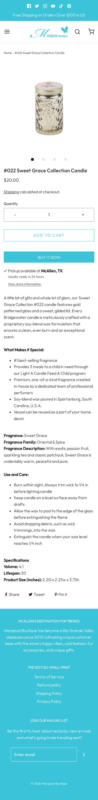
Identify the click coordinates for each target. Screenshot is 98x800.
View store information (24, 284)
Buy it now (49, 257)
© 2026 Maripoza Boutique (49, 783)
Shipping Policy (49, 693)
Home (8, 53)
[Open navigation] (7, 32)
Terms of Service (49, 676)
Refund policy (49, 684)
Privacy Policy (49, 701)
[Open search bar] (77, 32)
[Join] (84, 755)
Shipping (11, 191)
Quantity (11, 203)
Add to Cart (49, 235)
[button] (49, 108)
